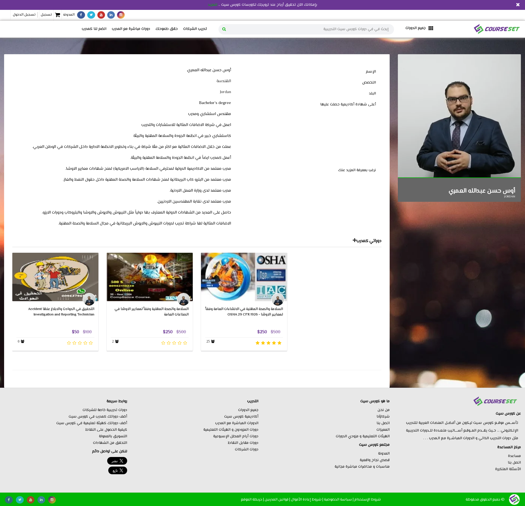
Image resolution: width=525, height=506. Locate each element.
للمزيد (212, 5)
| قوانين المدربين (277, 499)
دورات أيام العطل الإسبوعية (235, 436)
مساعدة (514, 456)
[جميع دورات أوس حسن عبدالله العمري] (355, 241)
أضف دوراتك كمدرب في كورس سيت (98, 417)
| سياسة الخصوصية (339, 499)
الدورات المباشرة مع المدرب (236, 423)
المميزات (383, 430)
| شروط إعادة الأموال (307, 499)
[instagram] (121, 15)
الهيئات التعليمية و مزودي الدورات (363, 436)
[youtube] (101, 15)
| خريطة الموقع (252, 499)
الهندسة (224, 81)
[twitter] (91, 15)
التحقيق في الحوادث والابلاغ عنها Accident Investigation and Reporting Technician (61, 311)
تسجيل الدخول (24, 15)
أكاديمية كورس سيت (241, 417)
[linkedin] (111, 15)
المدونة (69, 15)
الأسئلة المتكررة (508, 469)
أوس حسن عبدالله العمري (482, 191)
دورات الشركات (246, 450)
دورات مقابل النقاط (243, 443)
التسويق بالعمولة (113, 436)
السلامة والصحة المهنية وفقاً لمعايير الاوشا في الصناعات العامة (152, 311)
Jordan (225, 92)
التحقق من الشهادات (110, 443)
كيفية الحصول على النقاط (106, 430)
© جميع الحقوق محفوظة (485, 499)
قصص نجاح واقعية (375, 460)
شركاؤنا (383, 417)
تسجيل (46, 15)
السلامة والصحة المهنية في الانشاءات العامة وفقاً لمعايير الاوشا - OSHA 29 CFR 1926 (244, 311)
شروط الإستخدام (367, 499)
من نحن (384, 410)
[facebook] (81, 15)
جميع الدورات (248, 410)
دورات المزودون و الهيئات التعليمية (230, 430)
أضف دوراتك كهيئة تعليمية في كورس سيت (91, 423)
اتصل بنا (514, 463)
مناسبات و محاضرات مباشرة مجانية (362, 467)
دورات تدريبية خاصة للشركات (105, 410)
